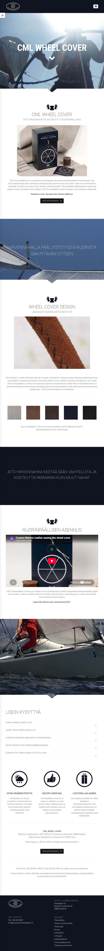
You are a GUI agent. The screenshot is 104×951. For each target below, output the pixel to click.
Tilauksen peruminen (63, 945)
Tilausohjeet (59, 920)
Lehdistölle (59, 933)
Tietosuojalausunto (62, 942)
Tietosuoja (58, 926)
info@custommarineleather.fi (20, 923)
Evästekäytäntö (60, 939)
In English (58, 936)
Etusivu (57, 930)
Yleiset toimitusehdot (63, 923)
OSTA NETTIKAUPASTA (50, 201)
